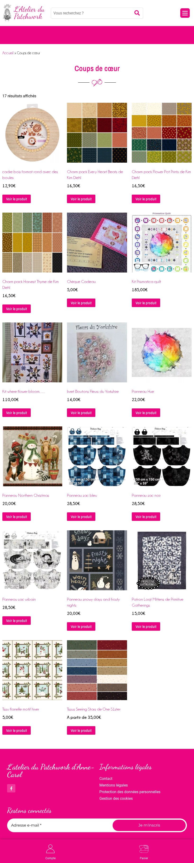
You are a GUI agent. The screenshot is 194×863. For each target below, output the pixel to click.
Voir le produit (16, 198)
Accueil (7, 53)
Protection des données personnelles (129, 792)
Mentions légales (113, 785)
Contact (105, 778)
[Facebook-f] (11, 788)
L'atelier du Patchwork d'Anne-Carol (51, 770)
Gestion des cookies (116, 798)
